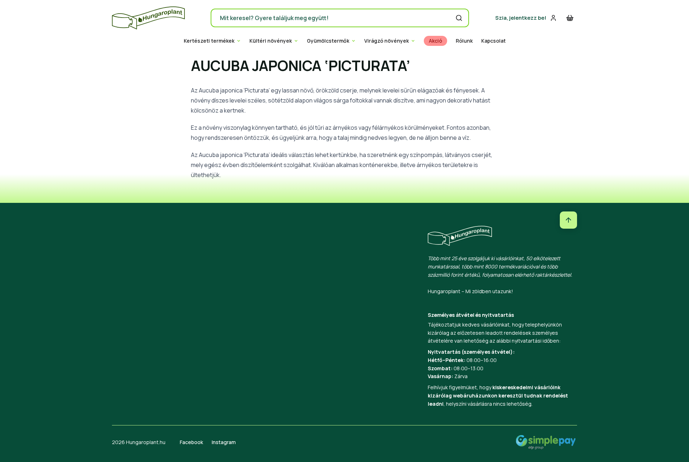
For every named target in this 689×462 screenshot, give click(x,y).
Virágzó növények (386, 40)
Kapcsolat (493, 40)
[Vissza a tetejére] (568, 220)
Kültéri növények (270, 40)
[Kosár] (570, 18)
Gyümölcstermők (328, 40)
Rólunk (464, 40)
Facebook (191, 442)
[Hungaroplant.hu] (148, 17)
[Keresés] (459, 18)
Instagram (224, 442)
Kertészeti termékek (209, 40)
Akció (435, 40)
